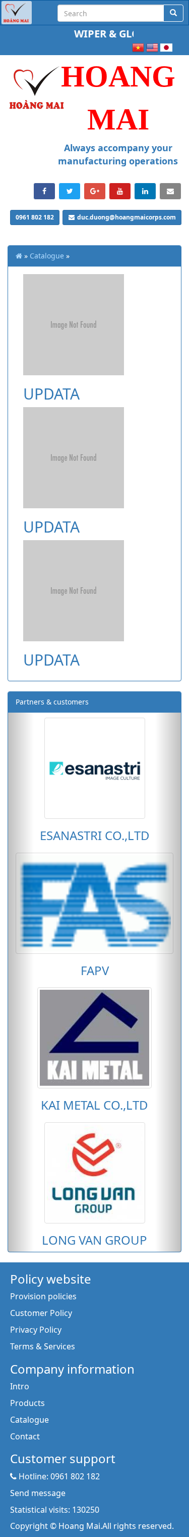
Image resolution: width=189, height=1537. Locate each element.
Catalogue (47, 255)
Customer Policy (41, 1313)
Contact (25, 1436)
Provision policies (43, 1296)
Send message (38, 1493)
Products (27, 1403)
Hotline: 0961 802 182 (58, 1476)
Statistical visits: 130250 (54, 1509)
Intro (19, 1386)
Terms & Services (42, 1346)
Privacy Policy (35, 1329)
